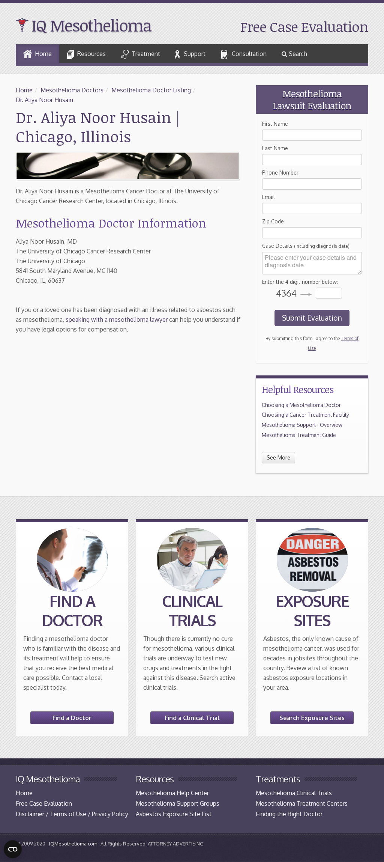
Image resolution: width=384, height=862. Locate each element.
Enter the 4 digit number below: (300, 282)
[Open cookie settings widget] (13, 849)
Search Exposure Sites (312, 718)
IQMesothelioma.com (73, 844)
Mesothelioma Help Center (172, 793)
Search (297, 53)
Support (195, 53)
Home (43, 53)
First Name (275, 124)
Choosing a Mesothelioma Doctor (301, 405)
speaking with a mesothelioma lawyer (117, 319)
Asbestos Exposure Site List (174, 814)
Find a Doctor (72, 718)
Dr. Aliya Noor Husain (44, 100)
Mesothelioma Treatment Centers (302, 803)
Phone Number (280, 172)
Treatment (146, 53)
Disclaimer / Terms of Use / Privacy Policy (72, 814)
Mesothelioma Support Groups (177, 803)
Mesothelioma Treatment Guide (299, 435)
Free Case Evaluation (304, 26)
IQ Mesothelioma (91, 25)
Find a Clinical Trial (192, 718)
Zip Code (273, 221)
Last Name (275, 148)
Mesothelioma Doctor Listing (151, 90)
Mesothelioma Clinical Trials (294, 793)
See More (278, 457)
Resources (91, 53)
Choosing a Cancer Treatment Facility (305, 414)
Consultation (249, 53)
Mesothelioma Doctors (72, 90)
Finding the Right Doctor (289, 814)
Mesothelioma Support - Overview (302, 425)
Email (268, 197)
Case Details (306, 246)
